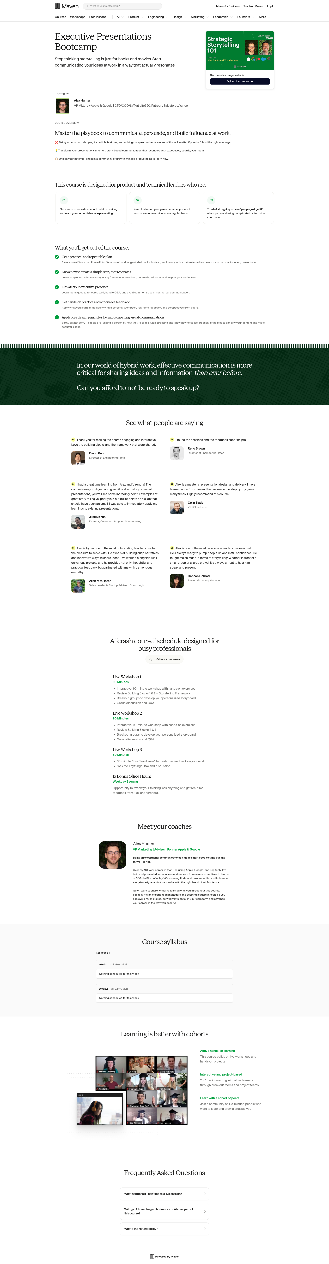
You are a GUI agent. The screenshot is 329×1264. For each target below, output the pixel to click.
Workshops (77, 17)
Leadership (220, 17)
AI (118, 17)
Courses (60, 17)
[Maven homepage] (66, 6)
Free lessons (97, 17)
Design (177, 17)
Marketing (197, 17)
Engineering (156, 17)
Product (133, 17)
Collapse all (103, 952)
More (262, 17)
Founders (243, 17)
